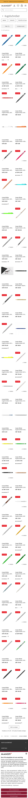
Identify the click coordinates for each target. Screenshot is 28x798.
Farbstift (12, 20)
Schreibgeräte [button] (13, 736)
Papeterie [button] (6, 736)
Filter (6, 26)
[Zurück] (2, 16)
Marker (4, 20)
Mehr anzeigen (14, 727)
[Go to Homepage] (6, 5)
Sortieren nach (20, 26)
